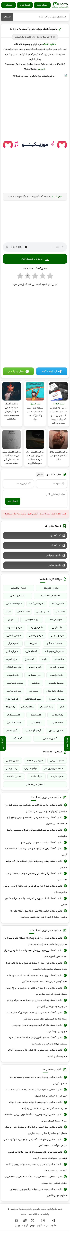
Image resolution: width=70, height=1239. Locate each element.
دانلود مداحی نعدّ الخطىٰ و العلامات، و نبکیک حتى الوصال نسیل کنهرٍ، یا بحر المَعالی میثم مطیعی (36, 1130)
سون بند (33, 691)
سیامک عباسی (13, 691)
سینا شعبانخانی (33, 699)
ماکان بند (59, 659)
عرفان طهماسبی (14, 683)
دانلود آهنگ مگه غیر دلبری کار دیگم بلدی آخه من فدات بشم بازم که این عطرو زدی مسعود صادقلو (36, 1016)
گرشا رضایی (31, 651)
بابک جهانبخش (17, 596)
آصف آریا (17, 739)
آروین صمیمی (50, 739)
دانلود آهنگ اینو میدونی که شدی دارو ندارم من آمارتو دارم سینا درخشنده (37, 1053)
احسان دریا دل (56, 731)
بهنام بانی (36, 723)
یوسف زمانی (31, 620)
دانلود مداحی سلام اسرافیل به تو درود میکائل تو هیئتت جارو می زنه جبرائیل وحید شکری (36, 1093)
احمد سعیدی (23, 612)
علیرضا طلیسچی (14, 604)
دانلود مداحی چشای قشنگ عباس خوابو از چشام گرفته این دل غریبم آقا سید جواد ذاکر (35, 1143)
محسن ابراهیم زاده (54, 651)
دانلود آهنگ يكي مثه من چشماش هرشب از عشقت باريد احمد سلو (36, 877)
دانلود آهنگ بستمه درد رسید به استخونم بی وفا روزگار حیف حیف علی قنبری (37, 821)
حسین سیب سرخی (35, 784)
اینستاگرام (42, 1226)
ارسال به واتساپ (16, 371)
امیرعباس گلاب (36, 604)
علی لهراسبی (56, 675)
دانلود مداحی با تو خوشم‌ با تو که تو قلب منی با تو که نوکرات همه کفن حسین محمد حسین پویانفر (38, 1105)
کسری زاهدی (35, 667)
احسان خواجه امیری (50, 596)
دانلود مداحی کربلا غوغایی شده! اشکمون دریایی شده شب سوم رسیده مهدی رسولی (35, 1118)
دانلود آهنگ (49, 44)
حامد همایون (14, 723)
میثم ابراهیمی (18, 588)
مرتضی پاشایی (13, 635)
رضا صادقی (57, 715)
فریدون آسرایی (56, 667)
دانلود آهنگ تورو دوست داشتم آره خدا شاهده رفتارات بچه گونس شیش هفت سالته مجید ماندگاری (37, 979)
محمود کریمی (57, 761)
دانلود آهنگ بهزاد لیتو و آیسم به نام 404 (34, 29)
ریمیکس (8, 5)
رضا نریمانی (11, 768)
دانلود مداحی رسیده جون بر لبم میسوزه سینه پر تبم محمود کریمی (38, 1080)
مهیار (11, 620)
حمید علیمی (57, 776)
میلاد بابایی (57, 627)
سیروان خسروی (56, 699)
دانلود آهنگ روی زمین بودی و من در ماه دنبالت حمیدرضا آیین (36, 852)
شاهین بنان (12, 699)
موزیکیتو (60, 5)
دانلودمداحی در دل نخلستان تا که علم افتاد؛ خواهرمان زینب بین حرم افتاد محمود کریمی (37, 1155)
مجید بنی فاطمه (35, 761)
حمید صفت (35, 715)
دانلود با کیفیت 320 (32, 259)
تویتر (32, 1226)
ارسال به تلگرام (49, 371)
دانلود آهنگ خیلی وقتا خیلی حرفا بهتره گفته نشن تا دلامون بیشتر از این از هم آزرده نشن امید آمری (38, 914)
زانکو (62, 707)
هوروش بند (56, 620)
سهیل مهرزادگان (55, 691)
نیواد (8, 612)
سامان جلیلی (27, 707)
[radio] (50, 276)
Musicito (42, 69)
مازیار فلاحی (12, 651)
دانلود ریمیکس (53, 555)
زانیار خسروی (46, 707)
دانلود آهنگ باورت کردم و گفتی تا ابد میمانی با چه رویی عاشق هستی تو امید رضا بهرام (36, 991)
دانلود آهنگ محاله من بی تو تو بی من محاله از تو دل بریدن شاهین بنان (35, 889)
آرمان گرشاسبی (33, 731)
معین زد (33, 643)
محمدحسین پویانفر (54, 768)
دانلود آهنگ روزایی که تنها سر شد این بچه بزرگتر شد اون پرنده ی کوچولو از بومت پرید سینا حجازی (36, 808)
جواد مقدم (36, 776)
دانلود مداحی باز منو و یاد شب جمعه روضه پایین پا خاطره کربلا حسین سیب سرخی (36, 1167)
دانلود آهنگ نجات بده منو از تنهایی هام (41, 842)
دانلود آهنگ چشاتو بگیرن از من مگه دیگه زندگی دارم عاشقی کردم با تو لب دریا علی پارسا (37, 1041)
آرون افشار (11, 731)
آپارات (25, 1226)
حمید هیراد (57, 723)
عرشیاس (35, 683)
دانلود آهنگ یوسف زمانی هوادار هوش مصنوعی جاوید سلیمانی (37, 833)
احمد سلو (60, 612)
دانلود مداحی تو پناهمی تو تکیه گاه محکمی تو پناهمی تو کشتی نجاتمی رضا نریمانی (35, 1180)
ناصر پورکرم (37, 627)
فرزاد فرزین (12, 659)
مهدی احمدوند (51, 588)
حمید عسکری (13, 715)
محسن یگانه (57, 604)
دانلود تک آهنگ (23, 37)
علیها (44, 659)
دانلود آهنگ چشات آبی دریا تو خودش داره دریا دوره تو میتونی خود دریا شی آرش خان (37, 1003)
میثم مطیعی (30, 768)
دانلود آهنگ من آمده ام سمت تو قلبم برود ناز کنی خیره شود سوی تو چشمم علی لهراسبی (36, 966)
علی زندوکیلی (42, 612)
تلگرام (53, 1226)
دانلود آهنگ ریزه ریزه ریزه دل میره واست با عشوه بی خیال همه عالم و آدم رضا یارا (35, 954)
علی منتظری (34, 675)
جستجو (7, 17)
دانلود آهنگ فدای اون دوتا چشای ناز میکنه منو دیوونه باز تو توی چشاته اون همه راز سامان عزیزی (35, 941)
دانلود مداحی (54, 565)
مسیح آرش (13, 643)
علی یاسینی (13, 675)
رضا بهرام (10, 707)
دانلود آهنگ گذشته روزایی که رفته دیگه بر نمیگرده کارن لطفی (36, 902)
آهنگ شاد (25, 5)
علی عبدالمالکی (13, 667)
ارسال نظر (13, 501)
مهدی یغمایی (36, 635)
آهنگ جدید (42, 5)
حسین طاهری (14, 776)
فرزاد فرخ (29, 659)
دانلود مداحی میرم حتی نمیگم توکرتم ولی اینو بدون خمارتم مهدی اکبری (38, 1192)
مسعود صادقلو (55, 643)
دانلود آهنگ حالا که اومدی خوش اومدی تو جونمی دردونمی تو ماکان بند (39, 1028)
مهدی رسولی (12, 761)
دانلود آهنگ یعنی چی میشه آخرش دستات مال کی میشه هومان (36, 864)
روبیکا (16, 1226)
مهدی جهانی (57, 635)
